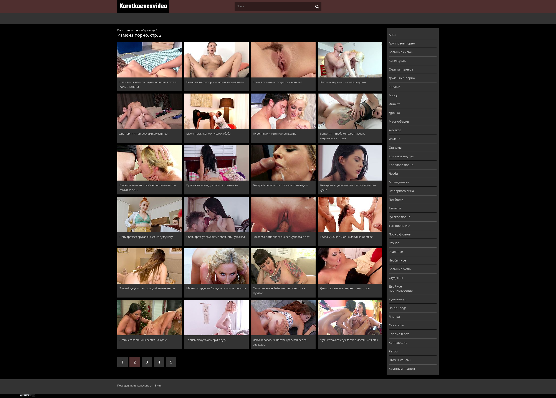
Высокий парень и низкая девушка (343, 82)
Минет (394, 95)
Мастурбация (399, 121)
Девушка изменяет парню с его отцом (345, 288)
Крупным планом (402, 369)
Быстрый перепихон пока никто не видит (280, 185)
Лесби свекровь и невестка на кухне (143, 340)
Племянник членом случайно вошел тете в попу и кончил (147, 84)
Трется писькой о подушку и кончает (277, 82)
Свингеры (396, 325)
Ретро (393, 351)
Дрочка (394, 113)
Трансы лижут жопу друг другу (206, 340)
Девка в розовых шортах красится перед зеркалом (279, 342)
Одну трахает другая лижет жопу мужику (146, 237)
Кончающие (398, 342)
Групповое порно (402, 43)
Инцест (394, 104)
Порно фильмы (400, 234)
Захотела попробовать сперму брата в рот (281, 237)
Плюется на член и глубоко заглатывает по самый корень (147, 187)
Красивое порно (401, 165)
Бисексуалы (397, 61)
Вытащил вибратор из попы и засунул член (215, 82)
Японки (394, 316)
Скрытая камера (401, 69)
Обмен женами (400, 360)
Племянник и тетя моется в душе (274, 133)
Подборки (396, 199)
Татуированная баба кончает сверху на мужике (279, 290)
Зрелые (394, 87)
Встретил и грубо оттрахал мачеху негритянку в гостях (342, 136)
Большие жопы (400, 269)
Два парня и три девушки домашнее (143, 133)
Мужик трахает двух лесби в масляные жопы (349, 340)
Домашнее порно (402, 78)
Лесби (393, 173)
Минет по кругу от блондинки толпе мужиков (216, 288)
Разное (394, 243)
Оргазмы (395, 147)
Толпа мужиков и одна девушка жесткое (346, 237)
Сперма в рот (399, 334)
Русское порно (399, 217)
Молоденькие (399, 182)
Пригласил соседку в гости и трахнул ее (212, 185)
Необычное (397, 260)
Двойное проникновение (401, 288)
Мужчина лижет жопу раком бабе (208, 133)
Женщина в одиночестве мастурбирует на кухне (348, 187)
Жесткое (395, 130)
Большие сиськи (401, 52)
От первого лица (401, 191)
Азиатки (395, 208)
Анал (392, 35)
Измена (394, 139)
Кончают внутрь (401, 156)
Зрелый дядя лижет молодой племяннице (147, 288)
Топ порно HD (399, 226)
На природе (398, 308)
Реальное (396, 252)
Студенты (396, 278)
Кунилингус (397, 299)
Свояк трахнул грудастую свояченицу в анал (215, 237)
